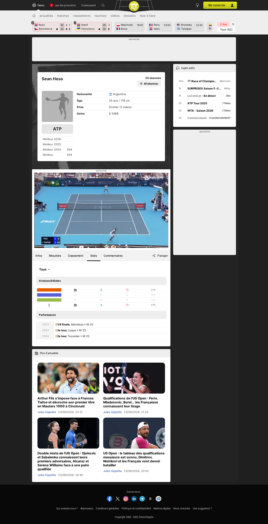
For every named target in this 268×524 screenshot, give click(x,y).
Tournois (100, 15)
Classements (82, 15)
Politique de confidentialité (136, 508)
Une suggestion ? (202, 508)
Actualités (46, 15)
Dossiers (130, 15)
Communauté (88, 5)
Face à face (148, 15)
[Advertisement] (134, 50)
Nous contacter (181, 508)
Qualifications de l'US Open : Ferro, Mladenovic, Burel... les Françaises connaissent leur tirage (130, 402)
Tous (226, 29)
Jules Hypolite (46, 412)
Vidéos (115, 15)
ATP (57, 128)
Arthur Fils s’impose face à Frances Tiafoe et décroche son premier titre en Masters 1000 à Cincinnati (66, 402)
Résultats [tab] (55, 255)
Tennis (40, 5)
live (223, 24)
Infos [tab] (38, 255)
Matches (63, 15)
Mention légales (162, 508)
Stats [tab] (93, 255)
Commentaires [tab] (113, 255)
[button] (103, 5)
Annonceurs (86, 508)
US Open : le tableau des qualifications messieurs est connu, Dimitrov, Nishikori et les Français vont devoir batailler (134, 459)
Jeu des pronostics (65, 5)
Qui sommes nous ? (67, 508)
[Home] (33, 15)
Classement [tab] (75, 255)
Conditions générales (107, 508)
